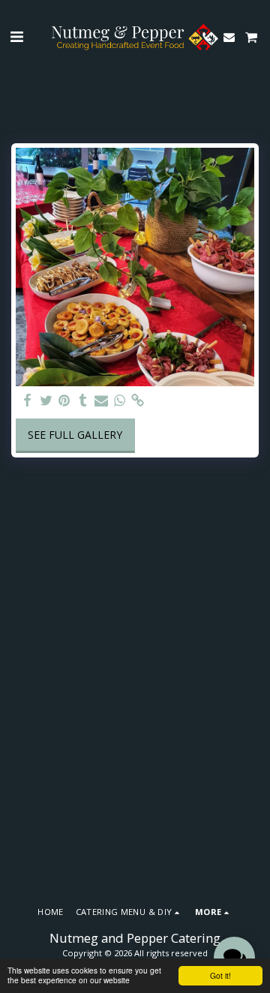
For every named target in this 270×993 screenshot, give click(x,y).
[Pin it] (64, 400)
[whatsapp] (120, 400)
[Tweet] (46, 400)
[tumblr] (83, 400)
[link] (138, 400)
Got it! (220, 975)
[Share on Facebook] (27, 400)
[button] (16, 36)
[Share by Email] (101, 400)
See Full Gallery (75, 435)
